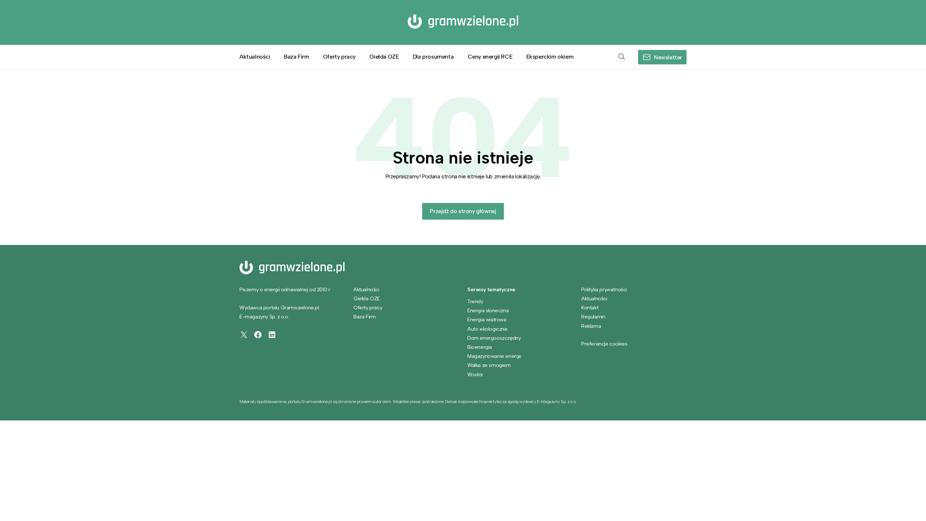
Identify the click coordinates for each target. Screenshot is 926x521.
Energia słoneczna (488, 310)
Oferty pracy (339, 56)
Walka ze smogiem (489, 365)
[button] (622, 57)
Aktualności (254, 56)
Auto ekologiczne (487, 329)
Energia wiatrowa (486, 319)
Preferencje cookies (604, 344)
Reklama (591, 326)
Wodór (475, 374)
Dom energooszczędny (494, 338)
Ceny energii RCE (490, 56)
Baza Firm (296, 56)
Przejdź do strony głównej (463, 211)
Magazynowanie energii (494, 356)
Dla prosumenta (433, 56)
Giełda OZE (384, 56)
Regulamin (593, 316)
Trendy (475, 301)
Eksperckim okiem (550, 56)
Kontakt (589, 307)
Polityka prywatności (604, 289)
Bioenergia (479, 347)
